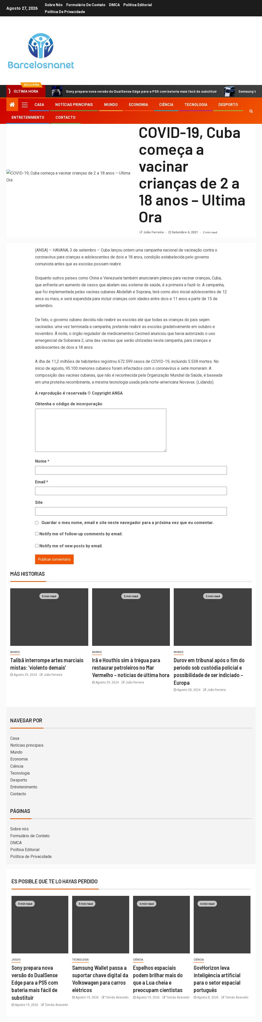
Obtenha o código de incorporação (68, 403)
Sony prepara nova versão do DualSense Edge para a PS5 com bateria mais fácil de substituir (141, 91)
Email (41, 482)
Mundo (111, 105)
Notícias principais (74, 105)
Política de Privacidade (65, 12)
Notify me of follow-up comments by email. (81, 533)
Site (39, 502)
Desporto (228, 105)
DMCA (114, 5)
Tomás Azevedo (56, 1005)
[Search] (251, 111)
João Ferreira (153, 232)
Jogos (16, 959)
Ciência (166, 105)
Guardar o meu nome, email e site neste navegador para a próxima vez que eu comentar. (127, 522)
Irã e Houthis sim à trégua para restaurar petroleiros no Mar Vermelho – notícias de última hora (130, 667)
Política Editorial (137, 5)
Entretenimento (28, 117)
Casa (39, 105)
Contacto (65, 117)
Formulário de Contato (85, 5)
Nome (42, 461)
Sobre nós (54, 5)
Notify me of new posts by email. (71, 545)
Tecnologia (195, 105)
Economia (138, 105)
